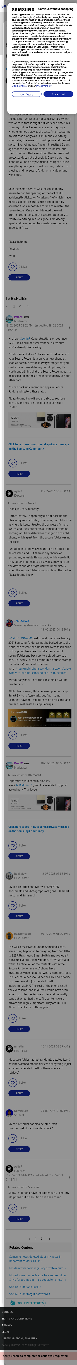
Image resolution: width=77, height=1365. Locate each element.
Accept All (58, 94)
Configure (26, 94)
